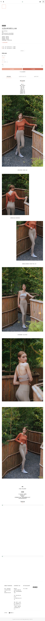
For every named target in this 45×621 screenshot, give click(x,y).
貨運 (5, 591)
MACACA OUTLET (7, 592)
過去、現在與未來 (7, 588)
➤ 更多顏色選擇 (4, 42)
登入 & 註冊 (25, 588)
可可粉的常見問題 (7, 589)
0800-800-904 (18, 595)
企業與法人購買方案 (17, 589)
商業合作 (15, 588)
